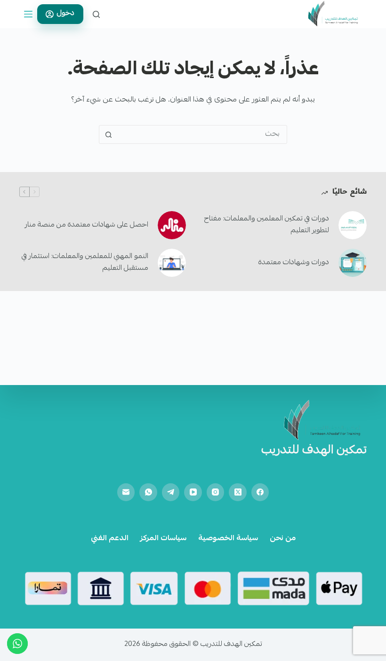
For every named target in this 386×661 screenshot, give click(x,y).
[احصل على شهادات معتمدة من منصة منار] (172, 225)
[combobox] (202, 134)
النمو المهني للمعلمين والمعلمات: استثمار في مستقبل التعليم (85, 262)
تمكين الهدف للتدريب (314, 450)
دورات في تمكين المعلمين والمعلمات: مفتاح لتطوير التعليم (266, 224)
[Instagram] (216, 492)
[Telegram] (171, 492)
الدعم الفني (110, 539)
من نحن (283, 539)
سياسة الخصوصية (228, 539)
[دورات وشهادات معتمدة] (352, 263)
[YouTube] (193, 492)
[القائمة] (28, 14)
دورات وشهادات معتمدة (293, 262)
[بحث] (96, 14)
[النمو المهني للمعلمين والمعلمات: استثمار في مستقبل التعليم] (172, 263)
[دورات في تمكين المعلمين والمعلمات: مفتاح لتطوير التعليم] (352, 225)
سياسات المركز (163, 539)
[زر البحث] (108, 134)
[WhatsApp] (148, 492)
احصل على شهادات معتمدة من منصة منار (86, 225)
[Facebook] (260, 492)
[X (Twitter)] (238, 492)
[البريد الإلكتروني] (126, 492)
